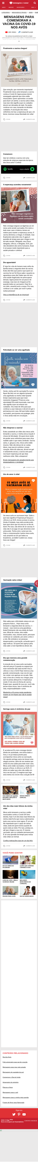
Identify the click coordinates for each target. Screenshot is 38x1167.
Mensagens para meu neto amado (14, 1067)
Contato (27, 1121)
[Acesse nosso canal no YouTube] (24, 1114)
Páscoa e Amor (8, 1087)
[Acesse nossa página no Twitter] (14, 1114)
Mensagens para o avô (10, 1092)
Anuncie (34, 1121)
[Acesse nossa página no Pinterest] (19, 1114)
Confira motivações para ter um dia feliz (18, 841)
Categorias (6, 12)
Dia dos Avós (7, 1057)
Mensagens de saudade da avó (13, 1072)
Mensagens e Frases (19, 12)
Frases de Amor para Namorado (13, 1102)
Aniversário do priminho (10, 1082)
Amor (31, 12)
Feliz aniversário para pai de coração (15, 1062)
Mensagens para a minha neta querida (16, 1097)
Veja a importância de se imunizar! (16, 295)
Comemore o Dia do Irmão (11, 1077)
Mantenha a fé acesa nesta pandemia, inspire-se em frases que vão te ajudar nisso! (17, 695)
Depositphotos (19, 1122)
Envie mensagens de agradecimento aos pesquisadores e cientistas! (18, 461)
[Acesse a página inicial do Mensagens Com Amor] (19, 3)
